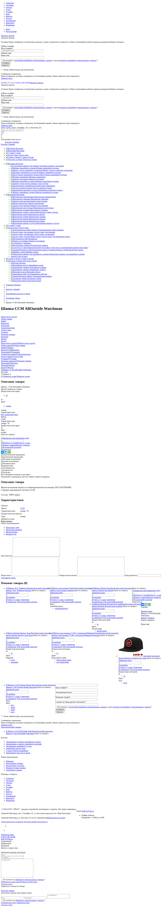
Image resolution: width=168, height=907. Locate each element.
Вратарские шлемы (37, 217)
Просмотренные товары (11, 727)
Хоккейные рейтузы (38, 274)
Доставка (10, 5)
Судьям (18, 153)
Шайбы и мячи (32, 252)
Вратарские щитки (37, 214)
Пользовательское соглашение (12, 822)
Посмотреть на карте (56, 818)
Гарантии (10, 3)
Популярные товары (14, 763)
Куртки (22, 263)
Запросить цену (23, 903)
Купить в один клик (28, 882)
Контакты (10, 23)
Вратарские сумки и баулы (47, 212)
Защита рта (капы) (36, 179)
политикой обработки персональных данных (33, 60)
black (13, 710)
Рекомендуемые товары (16, 768)
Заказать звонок (7, 36)
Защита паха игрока (19, 256)
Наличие (4, 363)
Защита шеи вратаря (38, 201)
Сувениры (26, 243)
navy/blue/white (62, 662)
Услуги (9, 18)
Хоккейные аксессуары (15, 748)
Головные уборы (34, 278)
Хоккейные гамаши (38, 267)
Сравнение (24, 600)
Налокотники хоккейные (44, 186)
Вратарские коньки (37, 219)
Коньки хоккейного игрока (47, 181)
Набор (3, 348)
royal (13, 660)
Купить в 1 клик (23, 443)
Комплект (5, 350)
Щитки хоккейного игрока (47, 192)
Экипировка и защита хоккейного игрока (23, 742)
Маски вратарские (36, 203)
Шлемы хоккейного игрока (47, 168)
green (13, 707)
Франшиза (10, 25)
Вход (8, 29)
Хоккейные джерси (38, 270)
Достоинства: (6, 556)
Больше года (11, 534)
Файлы (4, 365)
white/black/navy (61, 608)
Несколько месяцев (14, 530)
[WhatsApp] (9, 452)
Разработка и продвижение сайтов (26, 826)
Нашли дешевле (23, 445)
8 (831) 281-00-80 (23, 83)
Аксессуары (23, 155)
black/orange (102, 631)
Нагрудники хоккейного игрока (53, 175)
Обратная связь (7, 835)
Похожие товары (8, 361)
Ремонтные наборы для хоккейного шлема (67, 254)
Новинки (10, 761)
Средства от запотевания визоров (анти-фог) (69, 248)
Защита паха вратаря (39, 206)
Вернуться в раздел (9, 343)
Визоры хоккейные (37, 177)
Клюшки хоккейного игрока (49, 172)
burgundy (14, 662)
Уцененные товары (14, 770)
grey (12, 705)
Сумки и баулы (27, 157)
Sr (7, 395)
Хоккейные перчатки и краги (50, 190)
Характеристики (8, 354)
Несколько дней (12, 527)
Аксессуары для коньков (44, 234)
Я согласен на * (24, 880)
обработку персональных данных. (29, 880)
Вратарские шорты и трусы (47, 223)
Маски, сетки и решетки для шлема (58, 170)
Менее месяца (12, 532)
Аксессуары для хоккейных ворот (56, 237)
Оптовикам (10, 21)
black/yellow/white (63, 660)
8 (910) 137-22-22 (8, 83)
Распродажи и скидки (15, 766)
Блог (8, 14)
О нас (8, 10)
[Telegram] (5, 452)
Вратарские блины (37, 221)
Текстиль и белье (30, 159)
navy (125, 683)
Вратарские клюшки (39, 210)
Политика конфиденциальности (36, 822)
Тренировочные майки (42, 276)
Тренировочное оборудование (51, 230)
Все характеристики (9, 415)
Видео (3, 368)
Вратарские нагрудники (43, 208)
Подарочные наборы (39, 245)
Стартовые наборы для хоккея (51, 166)
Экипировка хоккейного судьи (19, 746)
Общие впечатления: (68, 575)
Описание (5, 352)
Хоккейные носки (36, 265)
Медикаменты (31, 239)
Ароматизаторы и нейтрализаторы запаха (65, 250)
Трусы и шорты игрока (42, 188)
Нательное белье (34, 281)
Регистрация (11, 31)
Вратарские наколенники (45, 197)
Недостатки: (6, 575)
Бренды (9, 16)
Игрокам (19, 148)
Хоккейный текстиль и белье (18, 753)
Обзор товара (6, 345)
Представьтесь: (131, 575)
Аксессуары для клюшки (44, 232)
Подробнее (10, 597)
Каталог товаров (12, 142)
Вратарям (20, 151)
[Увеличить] (16, 370)
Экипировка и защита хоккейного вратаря (23, 744)
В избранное (11, 602)
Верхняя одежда (33, 272)
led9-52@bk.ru (88, 811)
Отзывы (9, 12)
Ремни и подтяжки (37, 241)
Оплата (9, 7)
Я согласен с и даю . (50, 60)
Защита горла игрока (39, 184)
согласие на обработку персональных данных (77, 60)
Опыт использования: (10, 523)
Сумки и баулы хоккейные (17, 751)
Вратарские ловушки (39, 199)
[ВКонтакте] (2, 452)
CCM (3, 419)
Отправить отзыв (8, 578)
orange (8, 406)
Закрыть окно (6, 78)
